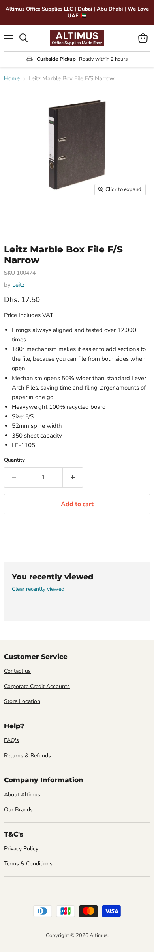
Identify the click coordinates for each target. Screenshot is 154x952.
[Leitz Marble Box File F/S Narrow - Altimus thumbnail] (17, 217)
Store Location (22, 701)
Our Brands (18, 809)
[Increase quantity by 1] (73, 477)
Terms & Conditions (28, 863)
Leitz (18, 285)
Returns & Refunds (27, 755)
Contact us (17, 671)
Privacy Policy (21, 848)
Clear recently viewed (38, 589)
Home (12, 78)
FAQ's (11, 740)
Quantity (14, 460)
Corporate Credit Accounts (37, 686)
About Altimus (22, 794)
